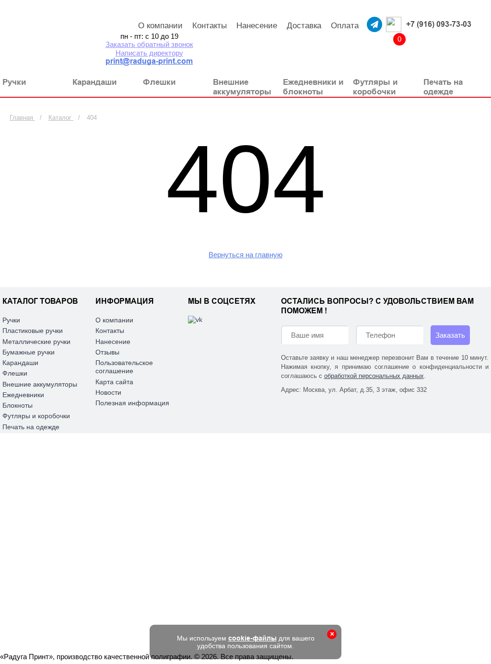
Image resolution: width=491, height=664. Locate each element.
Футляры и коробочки (36, 416)
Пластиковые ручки (32, 330)
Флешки (14, 373)
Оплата (345, 25)
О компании (160, 25)
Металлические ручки (36, 341)
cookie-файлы (252, 638)
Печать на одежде (30, 427)
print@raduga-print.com (149, 61)
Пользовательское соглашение (124, 367)
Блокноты (17, 405)
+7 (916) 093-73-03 (438, 24)
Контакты (209, 25)
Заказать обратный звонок (149, 44)
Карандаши (20, 362)
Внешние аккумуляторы (39, 384)
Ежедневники (23, 395)
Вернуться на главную (245, 255)
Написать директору (149, 53)
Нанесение (256, 25)
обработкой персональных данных (374, 375)
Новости (108, 392)
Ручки (11, 320)
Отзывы (107, 352)
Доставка (304, 25)
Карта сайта (114, 382)
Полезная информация (132, 403)
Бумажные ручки (28, 352)
